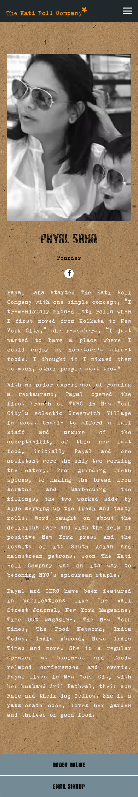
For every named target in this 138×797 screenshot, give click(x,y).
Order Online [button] (69, 764)
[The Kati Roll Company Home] (46, 11)
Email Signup (69, 786)
